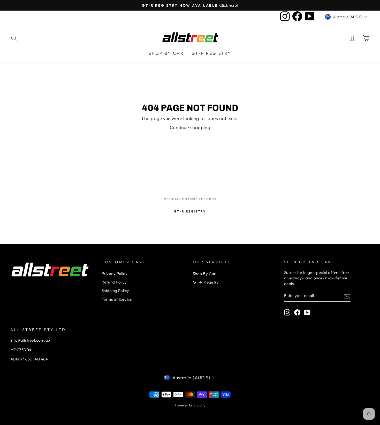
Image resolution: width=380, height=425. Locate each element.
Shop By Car (166, 53)
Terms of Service (117, 299)
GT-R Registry (212, 53)
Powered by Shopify (189, 405)
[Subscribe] (347, 296)
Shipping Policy (115, 290)
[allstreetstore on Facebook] (297, 312)
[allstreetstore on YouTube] (307, 312)
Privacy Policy (114, 273)
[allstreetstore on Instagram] (287, 312)
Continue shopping (190, 127)
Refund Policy (114, 282)
